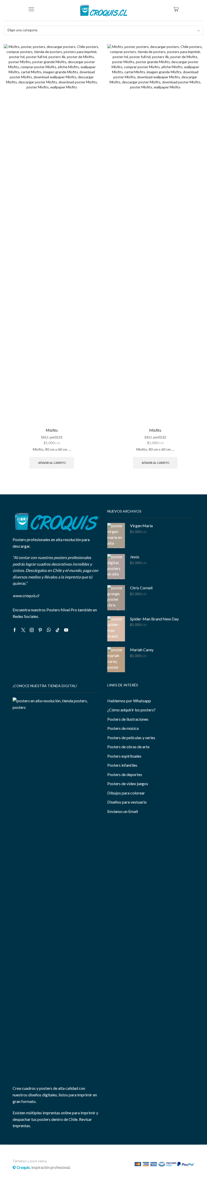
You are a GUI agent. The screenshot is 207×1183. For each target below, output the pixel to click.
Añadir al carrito (52, 463)
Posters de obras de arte (128, 746)
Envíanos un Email (122, 811)
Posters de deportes (124, 774)
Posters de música (123, 728)
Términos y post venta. (30, 1161)
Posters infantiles (122, 765)
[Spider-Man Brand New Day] (116, 628)
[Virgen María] (116, 535)
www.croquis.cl (26, 595)
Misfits (52, 430)
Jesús (134, 556)
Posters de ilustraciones (127, 719)
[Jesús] (116, 566)
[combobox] (103, 30)
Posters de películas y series (131, 737)
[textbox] (100, 30)
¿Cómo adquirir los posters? (131, 709)
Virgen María (141, 525)
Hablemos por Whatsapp (129, 700)
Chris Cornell (141, 587)
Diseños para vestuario (127, 802)
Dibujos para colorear (126, 792)
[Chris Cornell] (116, 597)
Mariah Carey (141, 649)
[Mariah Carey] (116, 659)
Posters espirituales (124, 756)
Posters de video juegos (127, 783)
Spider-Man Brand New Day (154, 618)
